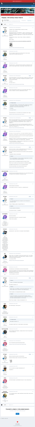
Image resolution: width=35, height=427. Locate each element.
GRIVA (5, 340)
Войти (17, 413)
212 (5, 83)
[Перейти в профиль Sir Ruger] (2, 21)
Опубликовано (13, 27)
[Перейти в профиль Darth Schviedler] (5, 332)
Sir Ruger (5, 27)
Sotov (5, 303)
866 (5, 178)
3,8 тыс (5, 373)
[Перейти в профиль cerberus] (5, 270)
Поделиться (24, 20)
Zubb (5, 87)
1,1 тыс (5, 58)
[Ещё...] (33, 27)
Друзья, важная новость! (17, 1)
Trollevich (5, 51)
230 (5, 236)
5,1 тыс (5, 70)
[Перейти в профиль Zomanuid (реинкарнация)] (5, 395)
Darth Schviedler (5, 328)
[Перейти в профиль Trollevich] (5, 54)
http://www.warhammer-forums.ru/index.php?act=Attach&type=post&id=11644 (20, 41)
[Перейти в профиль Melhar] (5, 369)
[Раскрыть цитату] (10, 102)
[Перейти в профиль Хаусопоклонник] (5, 174)
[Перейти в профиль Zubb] (5, 66)
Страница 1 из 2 (11, 24)
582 (5, 336)
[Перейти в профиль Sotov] (5, 307)
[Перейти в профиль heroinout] (5, 232)
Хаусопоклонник (5, 171)
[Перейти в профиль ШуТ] (5, 256)
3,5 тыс (5, 221)
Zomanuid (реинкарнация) (5, 392)
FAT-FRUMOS (4, 213)
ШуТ (5, 253)
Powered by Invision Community (17, 425)
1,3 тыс (5, 348)
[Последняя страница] (7, 24)
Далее (5, 24)
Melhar (5, 366)
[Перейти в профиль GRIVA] (5, 344)
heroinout (5, 229)
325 (5, 274)
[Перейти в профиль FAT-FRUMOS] (5, 217)
